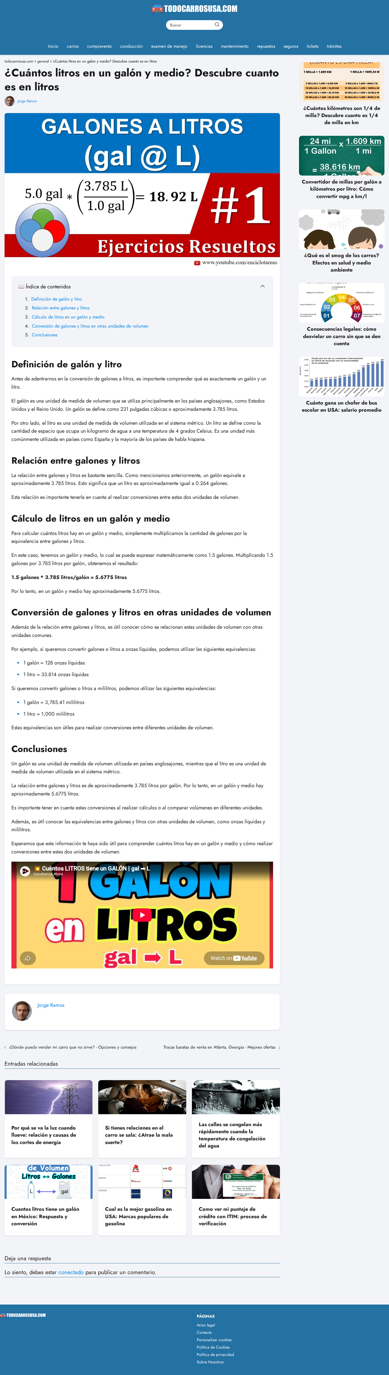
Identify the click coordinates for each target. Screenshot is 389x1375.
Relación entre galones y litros (60, 308)
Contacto (204, 1332)
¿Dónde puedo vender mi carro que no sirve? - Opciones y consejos (72, 1047)
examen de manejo (169, 46)
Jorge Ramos (27, 101)
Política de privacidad (215, 1354)
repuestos (266, 46)
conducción (131, 46)
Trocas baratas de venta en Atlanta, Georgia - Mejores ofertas (219, 1047)
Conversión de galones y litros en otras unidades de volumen (90, 326)
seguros (291, 46)
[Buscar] (217, 24)
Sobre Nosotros (210, 1362)
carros (73, 46)
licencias (204, 46)
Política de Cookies (213, 1347)
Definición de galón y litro (56, 299)
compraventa (99, 46)
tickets (312, 46)
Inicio (53, 46)
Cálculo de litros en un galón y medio (68, 317)
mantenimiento (235, 46)
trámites (334, 46)
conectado (71, 1272)
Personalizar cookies (214, 1340)
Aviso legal (206, 1325)
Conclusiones (44, 335)
